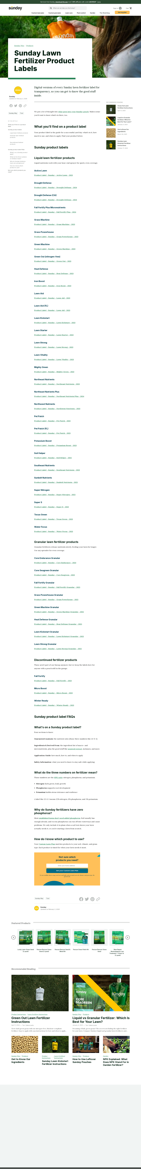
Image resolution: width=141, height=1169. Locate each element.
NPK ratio (58, 777)
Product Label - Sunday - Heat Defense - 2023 (54, 273)
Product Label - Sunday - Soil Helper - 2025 (53, 458)
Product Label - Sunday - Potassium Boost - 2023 (55, 445)
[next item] (127, 937)
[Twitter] (15, 105)
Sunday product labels (15, 129)
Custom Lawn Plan (47, 844)
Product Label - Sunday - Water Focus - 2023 (53, 531)
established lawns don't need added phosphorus (59, 818)
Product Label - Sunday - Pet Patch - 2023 (52, 421)
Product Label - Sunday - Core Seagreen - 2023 (54, 575)
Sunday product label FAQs (16, 149)
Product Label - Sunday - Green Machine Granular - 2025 (59, 612)
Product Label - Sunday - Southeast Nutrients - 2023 (57, 470)
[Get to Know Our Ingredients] (24, 1045)
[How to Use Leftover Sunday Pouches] (85, 1045)
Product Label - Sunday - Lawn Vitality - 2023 (54, 359)
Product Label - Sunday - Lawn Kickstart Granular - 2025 (59, 636)
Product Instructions (18, 1014)
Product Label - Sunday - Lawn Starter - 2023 (54, 335)
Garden (92, 13)
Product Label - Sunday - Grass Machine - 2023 (54, 224)
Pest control (81, 13)
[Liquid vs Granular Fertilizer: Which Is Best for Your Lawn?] (101, 993)
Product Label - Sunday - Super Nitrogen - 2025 (54, 494)
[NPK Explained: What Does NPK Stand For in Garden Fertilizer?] (116, 1045)
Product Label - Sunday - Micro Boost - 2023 (53, 693)
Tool (21, 113)
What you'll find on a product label (17, 125)
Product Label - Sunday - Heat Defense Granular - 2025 (58, 624)
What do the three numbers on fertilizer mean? (18, 157)
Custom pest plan (54, 13)
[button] (70, 2)
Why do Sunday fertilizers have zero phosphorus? (18, 162)
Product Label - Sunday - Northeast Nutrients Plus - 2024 (59, 396)
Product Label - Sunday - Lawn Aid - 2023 (52, 298)
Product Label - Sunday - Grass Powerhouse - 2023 (56, 237)
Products (29, 45)
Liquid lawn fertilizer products (19, 133)
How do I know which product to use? (16, 166)
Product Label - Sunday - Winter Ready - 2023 (54, 705)
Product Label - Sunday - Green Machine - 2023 (54, 249)
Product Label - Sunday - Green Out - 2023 (52, 261)
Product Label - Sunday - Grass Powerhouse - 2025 (56, 599)
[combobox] (67, 866)
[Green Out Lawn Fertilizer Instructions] (40, 993)
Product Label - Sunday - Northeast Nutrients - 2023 (57, 384)
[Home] (15, 8)
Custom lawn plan (37, 13)
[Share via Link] (25, 105)
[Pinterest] (20, 105)
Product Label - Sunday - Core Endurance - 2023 (55, 563)
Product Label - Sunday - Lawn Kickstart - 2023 (54, 323)
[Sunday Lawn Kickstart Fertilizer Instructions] (55, 1044)
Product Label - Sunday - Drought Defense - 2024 (55, 187)
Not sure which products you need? (17, 171)
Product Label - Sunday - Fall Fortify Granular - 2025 (57, 587)
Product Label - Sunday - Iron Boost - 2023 (52, 286)
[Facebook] (11, 105)
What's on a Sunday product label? (18, 153)
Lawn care (68, 13)
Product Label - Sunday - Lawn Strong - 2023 (53, 347)
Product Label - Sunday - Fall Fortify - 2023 (53, 681)
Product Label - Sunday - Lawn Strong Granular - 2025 (58, 649)
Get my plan (122, 12)
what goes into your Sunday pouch (73, 112)
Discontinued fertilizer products (16, 143)
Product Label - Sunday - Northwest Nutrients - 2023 (57, 408)
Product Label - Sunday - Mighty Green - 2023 (54, 372)
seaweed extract (75, 749)
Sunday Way (19, 45)
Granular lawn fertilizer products (17, 136)
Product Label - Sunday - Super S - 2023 (51, 507)
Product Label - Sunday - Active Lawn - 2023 (53, 175)
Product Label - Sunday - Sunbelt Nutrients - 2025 (56, 482)
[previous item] (13, 937)
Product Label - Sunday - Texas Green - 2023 (53, 519)
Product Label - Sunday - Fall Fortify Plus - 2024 (55, 212)
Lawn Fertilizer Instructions (37, 1014)
